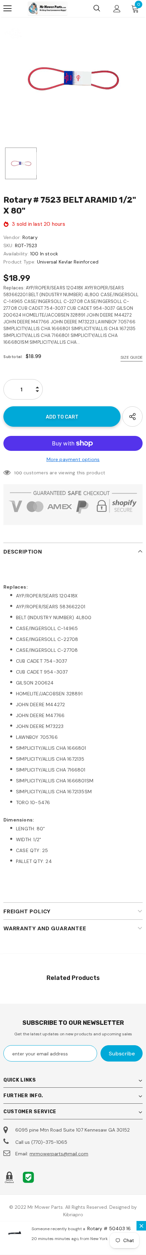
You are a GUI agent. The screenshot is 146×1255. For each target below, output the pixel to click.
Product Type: (19, 262)
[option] (73, 79)
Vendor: (12, 237)
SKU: (8, 245)
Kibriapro (73, 1214)
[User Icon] (117, 8)
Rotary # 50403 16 (109, 1228)
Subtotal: (13, 356)
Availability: (16, 254)
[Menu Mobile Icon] (7, 8)
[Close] (141, 1226)
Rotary (30, 237)
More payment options (73, 459)
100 (18, 473)
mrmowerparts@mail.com (59, 1154)
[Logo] (47, 8)
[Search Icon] (96, 8)
